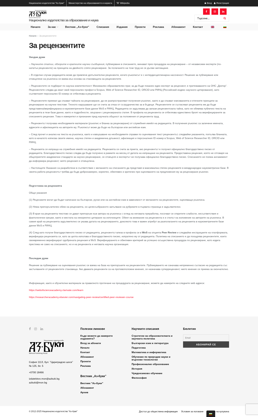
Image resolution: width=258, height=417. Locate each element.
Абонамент (178, 26)
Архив (84, 392)
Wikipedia (125, 3)
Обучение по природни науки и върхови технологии (151, 358)
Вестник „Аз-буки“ (77, 26)
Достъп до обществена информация (158, 411)
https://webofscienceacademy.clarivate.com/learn (56, 290)
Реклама (158, 26)
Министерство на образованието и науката (90, 3)
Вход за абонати (90, 343)
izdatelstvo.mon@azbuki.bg (44, 378)
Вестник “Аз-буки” (91, 383)
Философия (139, 377)
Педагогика (139, 347)
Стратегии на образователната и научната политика (152, 337)
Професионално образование (150, 364)
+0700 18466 (36, 372)
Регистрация (222, 3)
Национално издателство (46, 3)
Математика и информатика (149, 352)
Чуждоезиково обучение (147, 373)
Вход (209, 3)
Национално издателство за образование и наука (63, 20)
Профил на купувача (218, 411)
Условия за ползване (192, 411)
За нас (52, 26)
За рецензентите (48, 36)
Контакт (198, 26)
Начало (35, 26)
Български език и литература (150, 343)
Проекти (140, 26)
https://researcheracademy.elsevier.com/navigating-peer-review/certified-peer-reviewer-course (81, 297)
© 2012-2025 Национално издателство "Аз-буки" (53, 411)
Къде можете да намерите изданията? (96, 337)
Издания (122, 26)
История (137, 368)
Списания (103, 26)
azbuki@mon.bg (38, 382)
